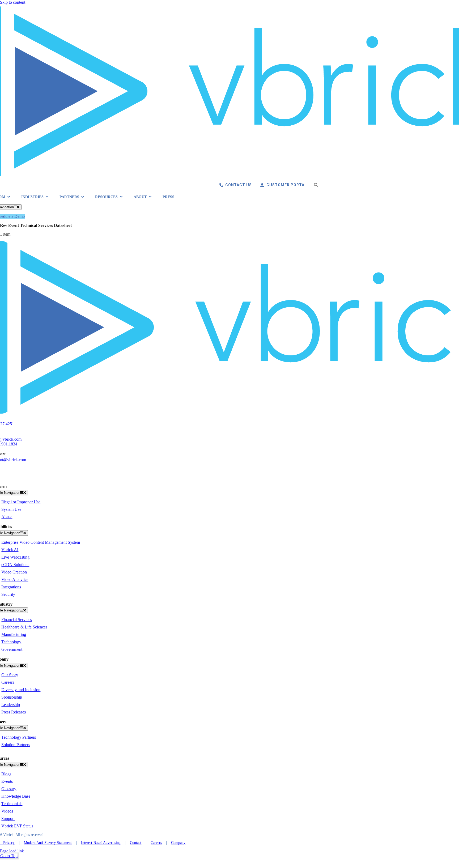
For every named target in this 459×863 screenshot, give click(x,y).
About (140, 197)
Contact (135, 843)
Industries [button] (32, 197)
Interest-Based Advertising (101, 843)
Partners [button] (69, 197)
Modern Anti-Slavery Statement (48, 843)
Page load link (12, 851)
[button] (316, 185)
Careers (156, 843)
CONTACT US (238, 185)
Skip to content (12, 2)
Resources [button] (106, 197)
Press (168, 197)
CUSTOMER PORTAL (286, 185)
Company (178, 843)
